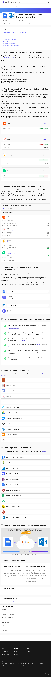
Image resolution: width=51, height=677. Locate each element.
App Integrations (5, 654)
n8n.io (7, 57)
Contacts (16, 654)
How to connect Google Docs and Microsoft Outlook (14, 32)
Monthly (5, 208)
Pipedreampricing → (11, 253)
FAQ (4, 47)
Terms (28, 654)
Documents (8, 6)
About (15, 651)
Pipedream (9, 170)
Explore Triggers (23, 340)
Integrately (12, 57)
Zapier (3, 57)
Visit (45, 123)
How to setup (6, 41)
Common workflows (7, 34)
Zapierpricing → (10, 218)
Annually (10, 208)
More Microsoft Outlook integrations (11, 45)
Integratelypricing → (11, 241)
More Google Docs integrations (10, 43)
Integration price (6, 37)
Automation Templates (7, 657)
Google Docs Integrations (9, 593)
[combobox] (28, 291)
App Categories (5, 651)
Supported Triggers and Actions (10, 39)
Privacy (28, 651)
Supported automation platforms (10, 36)
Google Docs (17, 6)
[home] (3, 6)
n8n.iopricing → (10, 230)
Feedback (16, 657)
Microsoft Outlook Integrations (10, 601)
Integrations (25, 6)
